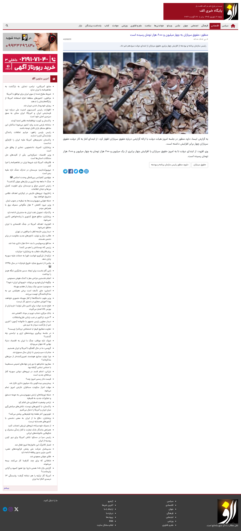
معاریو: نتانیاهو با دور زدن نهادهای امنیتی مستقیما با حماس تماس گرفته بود (28, 366)
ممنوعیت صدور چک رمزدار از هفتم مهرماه (32, 286)
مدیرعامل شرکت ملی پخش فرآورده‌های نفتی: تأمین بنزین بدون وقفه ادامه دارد (28, 451)
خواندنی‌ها (159, 26)
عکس (177, 26)
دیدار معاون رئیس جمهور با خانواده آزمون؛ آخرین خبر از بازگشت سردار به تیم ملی (28, 323)
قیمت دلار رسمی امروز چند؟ (38, 379)
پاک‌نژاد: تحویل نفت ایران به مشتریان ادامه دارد (29, 212)
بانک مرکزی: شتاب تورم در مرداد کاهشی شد (31, 313)
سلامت (148, 26)
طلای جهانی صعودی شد (40, 456)
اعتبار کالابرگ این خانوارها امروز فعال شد (33, 445)
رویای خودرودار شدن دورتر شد (36, 106)
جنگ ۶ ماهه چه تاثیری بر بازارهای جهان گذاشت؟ (29, 182)
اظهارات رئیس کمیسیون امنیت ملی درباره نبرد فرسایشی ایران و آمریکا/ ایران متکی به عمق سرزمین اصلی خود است (28, 113)
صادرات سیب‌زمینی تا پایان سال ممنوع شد (32, 352)
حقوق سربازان (200, 165)
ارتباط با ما (108, 509)
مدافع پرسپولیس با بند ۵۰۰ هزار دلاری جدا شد (29, 243)
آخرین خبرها (107, 505)
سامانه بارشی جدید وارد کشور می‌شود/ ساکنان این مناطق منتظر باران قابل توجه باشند (28, 126)
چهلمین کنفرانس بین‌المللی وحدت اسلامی (32, 177)
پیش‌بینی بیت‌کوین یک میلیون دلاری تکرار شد (30, 383)
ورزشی (124, 26)
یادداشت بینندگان (93, 26)
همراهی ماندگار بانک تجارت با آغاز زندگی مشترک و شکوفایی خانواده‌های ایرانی (28, 431)
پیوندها (109, 517)
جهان (185, 26)
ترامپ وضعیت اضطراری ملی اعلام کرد (34, 402)
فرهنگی (204, 26)
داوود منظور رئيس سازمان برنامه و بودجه (169, 165)
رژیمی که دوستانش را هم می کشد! (35, 247)
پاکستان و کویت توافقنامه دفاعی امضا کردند (30, 121)
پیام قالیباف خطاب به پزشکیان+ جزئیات (32, 251)
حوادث (115, 26)
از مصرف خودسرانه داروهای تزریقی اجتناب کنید (29, 426)
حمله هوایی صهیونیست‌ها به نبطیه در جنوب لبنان (28, 201)
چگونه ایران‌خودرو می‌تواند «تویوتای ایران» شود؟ (28, 282)
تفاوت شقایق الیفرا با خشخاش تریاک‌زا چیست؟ (29, 329)
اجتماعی (194, 26)
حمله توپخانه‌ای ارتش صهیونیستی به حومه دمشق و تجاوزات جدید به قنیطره (28, 396)
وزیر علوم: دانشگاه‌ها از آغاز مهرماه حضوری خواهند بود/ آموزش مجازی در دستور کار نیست (28, 300)
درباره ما (109, 513)
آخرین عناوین (42, 79)
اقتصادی (214, 26)
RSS (111, 521)
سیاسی (225, 26)
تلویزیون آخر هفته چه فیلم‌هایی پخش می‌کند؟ (30, 414)
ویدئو (169, 26)
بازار (80, 26)
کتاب (106, 26)
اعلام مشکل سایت (105, 525)
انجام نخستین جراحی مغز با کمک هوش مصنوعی (29, 278)
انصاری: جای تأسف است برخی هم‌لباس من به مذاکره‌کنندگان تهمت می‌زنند (28, 292)
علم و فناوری (136, 26)
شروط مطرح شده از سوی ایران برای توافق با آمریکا (29, 94)
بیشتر (6, 488)
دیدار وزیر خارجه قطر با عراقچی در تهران (33, 232)
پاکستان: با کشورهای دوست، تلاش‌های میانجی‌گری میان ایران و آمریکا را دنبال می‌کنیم (28, 408)
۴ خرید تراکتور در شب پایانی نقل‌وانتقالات (31, 317)
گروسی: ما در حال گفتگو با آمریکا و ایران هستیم (29, 348)
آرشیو (110, 501)
